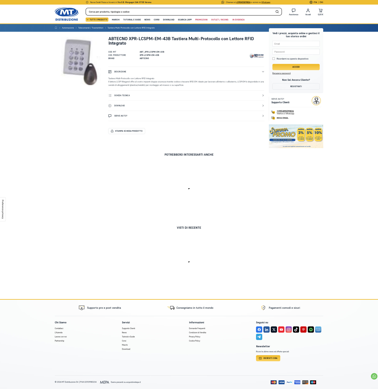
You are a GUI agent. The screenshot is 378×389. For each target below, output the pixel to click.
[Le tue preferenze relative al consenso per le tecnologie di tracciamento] (3, 209)
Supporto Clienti (128, 328)
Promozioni (201, 19)
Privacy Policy (194, 336)
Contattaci (59, 328)
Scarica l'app (185, 19)
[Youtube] (281, 329)
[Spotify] (311, 329)
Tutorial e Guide (132, 19)
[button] (186, 72)
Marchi (116, 19)
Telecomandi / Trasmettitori (91, 27)
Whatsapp (265, 2)
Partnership (59, 341)
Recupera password (281, 73)
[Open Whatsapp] (374, 376)
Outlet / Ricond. (220, 19)
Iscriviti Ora (270, 358)
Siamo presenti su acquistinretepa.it (125, 382)
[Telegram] (259, 337)
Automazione (68, 27)
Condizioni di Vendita (197, 332)
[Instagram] (289, 329)
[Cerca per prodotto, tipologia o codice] (278, 11)
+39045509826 (285, 111)
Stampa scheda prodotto (129, 131)
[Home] (56, 27)
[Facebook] (259, 329)
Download (168, 19)
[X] (274, 329)
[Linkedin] (266, 329)
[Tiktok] (296, 329)
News (147, 19)
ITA (315, 2)
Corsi (156, 19)
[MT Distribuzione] (67, 14)
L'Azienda (58, 332)
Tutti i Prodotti (98, 19)
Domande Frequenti (197, 328)
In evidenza (238, 19)
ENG (321, 2)
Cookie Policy (194, 341)
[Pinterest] (303, 329)
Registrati (296, 86)
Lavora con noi (61, 336)
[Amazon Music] (318, 329)
